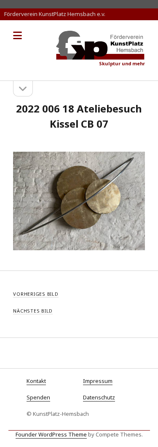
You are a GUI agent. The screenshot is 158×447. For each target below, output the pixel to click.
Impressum (97, 381)
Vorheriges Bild (36, 294)
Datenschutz (99, 397)
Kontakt (36, 381)
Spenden (38, 397)
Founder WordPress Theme (51, 434)
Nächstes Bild (33, 311)
